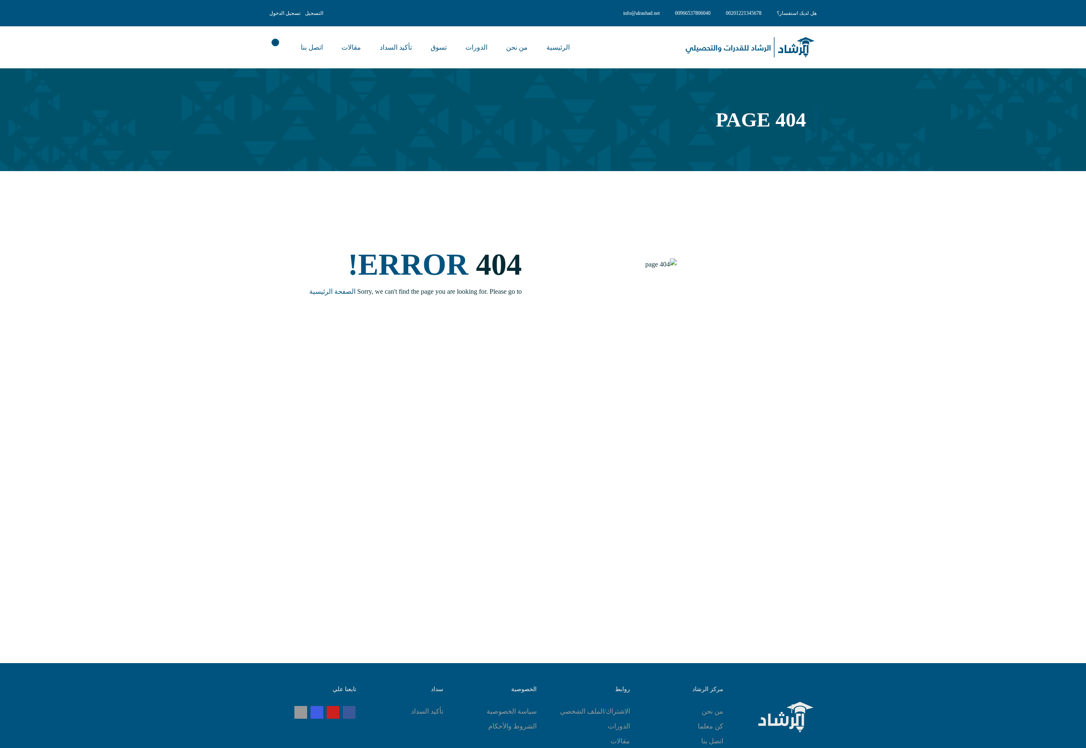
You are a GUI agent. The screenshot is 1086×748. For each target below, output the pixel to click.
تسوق (439, 47)
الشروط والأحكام (512, 726)
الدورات (476, 47)
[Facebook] (349, 712)
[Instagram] (317, 712)
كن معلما (710, 726)
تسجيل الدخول (284, 13)
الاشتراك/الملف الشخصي (595, 711)
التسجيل (314, 13)
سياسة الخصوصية (512, 711)
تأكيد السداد (396, 47)
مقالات (351, 47)
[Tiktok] (300, 712)
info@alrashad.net (641, 13)
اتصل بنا (312, 47)
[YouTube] (333, 712)
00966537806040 (693, 13)
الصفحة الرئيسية (332, 291)
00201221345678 (743, 13)
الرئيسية (558, 47)
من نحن (517, 47)
